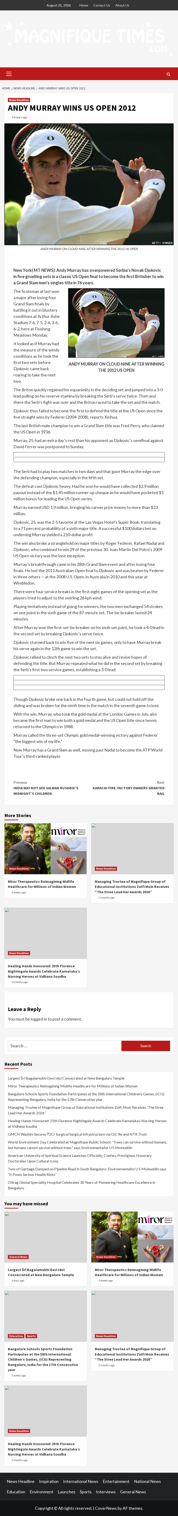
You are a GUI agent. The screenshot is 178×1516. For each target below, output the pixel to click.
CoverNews (106, 1508)
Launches (66, 1491)
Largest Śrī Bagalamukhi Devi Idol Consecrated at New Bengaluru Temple (66, 1078)
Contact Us (101, 5)
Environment (41, 1491)
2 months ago (106, 897)
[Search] (168, 74)
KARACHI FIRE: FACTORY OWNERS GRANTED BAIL (129, 788)
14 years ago (19, 117)
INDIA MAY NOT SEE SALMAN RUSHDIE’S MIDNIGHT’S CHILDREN (45, 788)
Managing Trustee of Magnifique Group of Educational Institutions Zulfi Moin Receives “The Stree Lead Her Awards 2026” (132, 886)
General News (18, 1257)
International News (80, 1481)
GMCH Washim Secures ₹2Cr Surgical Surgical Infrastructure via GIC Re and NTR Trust (77, 1134)
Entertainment (116, 1481)
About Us (122, 5)
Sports (31, 1336)
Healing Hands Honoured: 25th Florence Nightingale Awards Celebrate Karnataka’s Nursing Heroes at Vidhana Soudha (44, 971)
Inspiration (49, 1481)
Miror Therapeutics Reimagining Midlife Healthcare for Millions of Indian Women (73, 1086)
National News (147, 1481)
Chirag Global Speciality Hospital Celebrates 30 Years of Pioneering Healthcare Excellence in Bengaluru (81, 1185)
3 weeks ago (19, 892)
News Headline (19, 100)
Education (16, 1336)
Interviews (106, 1491)
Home (83, 5)
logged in (39, 1018)
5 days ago (18, 1280)
